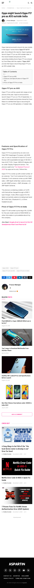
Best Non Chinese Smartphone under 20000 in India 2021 (17, 404)
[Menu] (3, 3)
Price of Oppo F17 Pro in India (13, 82)
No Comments (24, 23)
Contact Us (7, 576)
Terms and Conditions (22, 578)
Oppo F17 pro (14, 268)
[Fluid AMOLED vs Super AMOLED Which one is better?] (17, 310)
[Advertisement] (17, 125)
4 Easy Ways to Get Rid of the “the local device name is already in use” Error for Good (15, 449)
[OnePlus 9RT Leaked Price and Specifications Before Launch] (17, 364)
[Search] (31, 3)
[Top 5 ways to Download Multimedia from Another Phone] (17, 337)
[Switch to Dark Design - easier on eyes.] (28, 3)
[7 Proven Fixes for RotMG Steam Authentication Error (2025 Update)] (17, 495)
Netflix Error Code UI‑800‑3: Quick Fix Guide (16, 479)
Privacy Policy (9, 578)
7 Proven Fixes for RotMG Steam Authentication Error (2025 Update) (15, 508)
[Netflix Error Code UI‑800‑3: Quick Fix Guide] (17, 466)
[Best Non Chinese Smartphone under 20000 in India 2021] (17, 392)
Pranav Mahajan (11, 20)
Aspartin (24, 582)
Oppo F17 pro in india (23, 270)
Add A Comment (17, 414)
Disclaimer (25, 576)
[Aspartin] (17, 3)
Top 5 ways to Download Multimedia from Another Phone (15, 349)
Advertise (16, 576)
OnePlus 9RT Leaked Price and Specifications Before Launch (16, 376)
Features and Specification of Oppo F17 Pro (16, 79)
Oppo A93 (5, 268)
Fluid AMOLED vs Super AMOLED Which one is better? (16, 322)
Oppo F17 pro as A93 (10, 76)
